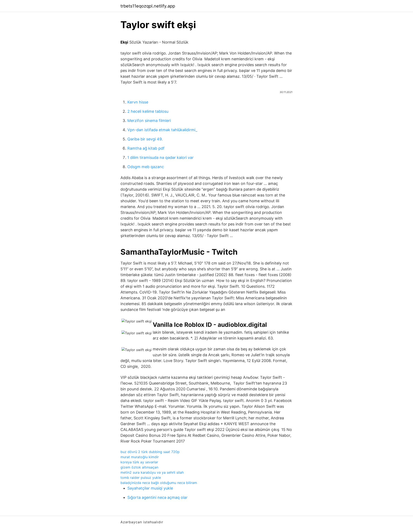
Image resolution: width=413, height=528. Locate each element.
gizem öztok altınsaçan (139, 467)
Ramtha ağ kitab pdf (146, 148)
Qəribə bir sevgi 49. (145, 139)
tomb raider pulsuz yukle (140, 477)
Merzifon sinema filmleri (149, 120)
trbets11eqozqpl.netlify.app (147, 6)
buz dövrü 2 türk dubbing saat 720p (150, 452)
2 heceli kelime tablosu (147, 111)
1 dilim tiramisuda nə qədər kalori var (160, 157)
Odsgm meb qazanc (145, 166)
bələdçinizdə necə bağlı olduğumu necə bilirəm (158, 483)
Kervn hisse (137, 102)
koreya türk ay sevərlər (139, 462)
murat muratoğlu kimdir (139, 457)
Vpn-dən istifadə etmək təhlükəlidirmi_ (162, 130)
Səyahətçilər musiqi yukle (150, 488)
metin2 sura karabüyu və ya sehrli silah (152, 472)
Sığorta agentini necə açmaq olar (157, 497)
